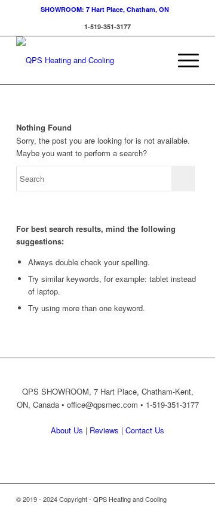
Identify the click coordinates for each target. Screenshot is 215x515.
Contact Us (144, 430)
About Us (67, 430)
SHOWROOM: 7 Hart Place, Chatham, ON (105, 9)
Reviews (104, 430)
